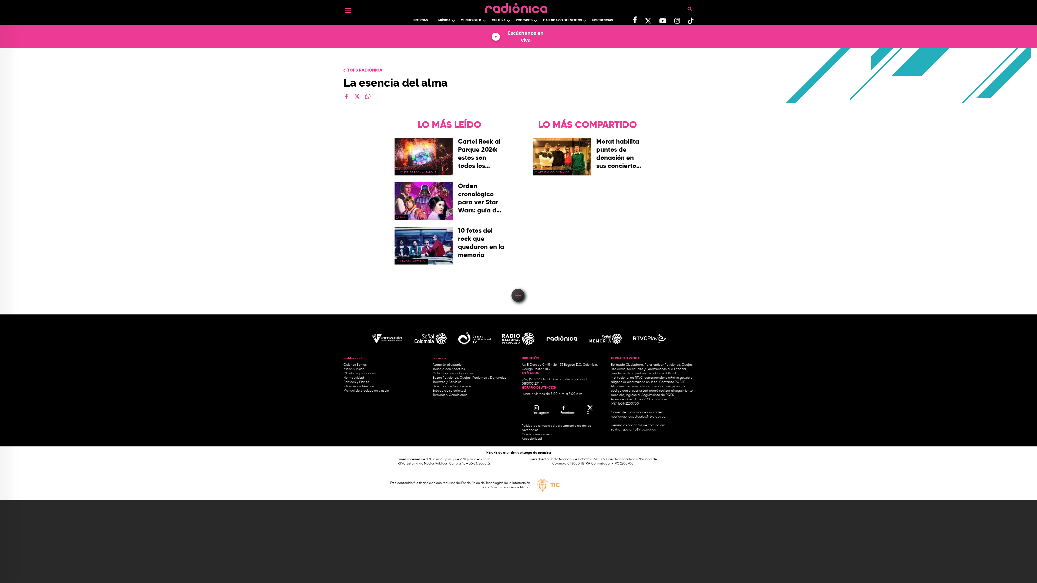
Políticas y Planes (356, 382)
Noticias (420, 20)
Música (444, 20)
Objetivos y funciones (360, 373)
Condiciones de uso (536, 434)
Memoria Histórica (413, 261)
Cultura (499, 20)
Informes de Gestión (359, 386)
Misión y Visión (354, 369)
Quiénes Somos (355, 365)
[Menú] (348, 10)
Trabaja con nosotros (449, 369)
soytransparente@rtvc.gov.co (633, 429)
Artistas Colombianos (554, 172)
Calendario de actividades (453, 373)
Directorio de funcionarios (452, 386)
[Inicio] (516, 7)
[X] (357, 96)
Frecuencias (602, 20)
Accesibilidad (532, 438)
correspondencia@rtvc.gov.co (667, 377)
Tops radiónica (364, 70)
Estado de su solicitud (449, 390)
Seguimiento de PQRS (657, 395)
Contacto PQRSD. (672, 382)
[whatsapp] (368, 96)
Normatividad (354, 377)
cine (403, 217)
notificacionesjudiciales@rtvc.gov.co (638, 416)
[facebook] (346, 96)
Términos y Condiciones (450, 395)
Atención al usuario (447, 365)
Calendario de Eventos (562, 20)
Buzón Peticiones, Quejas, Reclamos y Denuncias (469, 377)
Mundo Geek (471, 20)
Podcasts (524, 20)
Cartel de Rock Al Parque (418, 172)
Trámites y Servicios (447, 382)
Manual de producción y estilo (366, 390)
